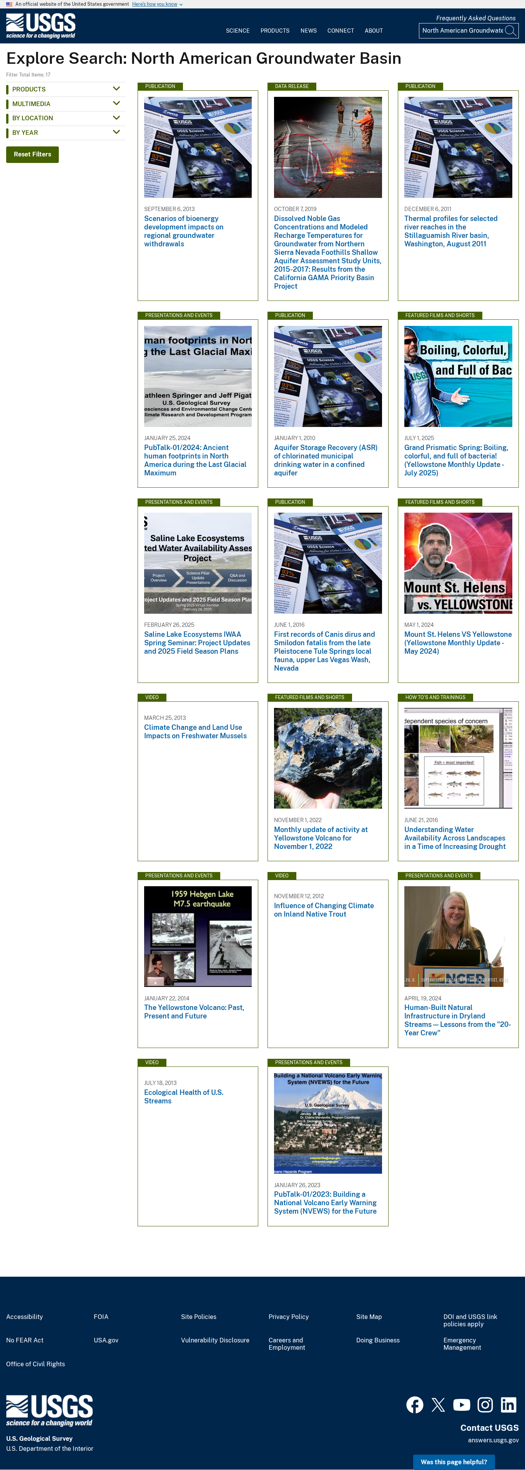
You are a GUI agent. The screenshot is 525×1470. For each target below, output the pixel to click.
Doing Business (378, 1340)
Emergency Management (462, 1344)
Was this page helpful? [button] (454, 1462)
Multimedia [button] (31, 104)
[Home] (40, 37)
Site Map (369, 1317)
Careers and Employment (287, 1344)
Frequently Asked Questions (476, 18)
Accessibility (24, 1317)
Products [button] (29, 89)
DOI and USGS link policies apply (470, 1321)
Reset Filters (32, 154)
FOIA (101, 1317)
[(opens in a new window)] (415, 1404)
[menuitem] (238, 26)
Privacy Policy (289, 1317)
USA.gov (106, 1340)
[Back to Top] (497, 1442)
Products (275, 31)
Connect (340, 31)
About (374, 31)
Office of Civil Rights (35, 1364)
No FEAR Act (24, 1340)
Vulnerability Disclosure (215, 1340)
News (309, 31)
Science (238, 31)
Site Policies (198, 1317)
